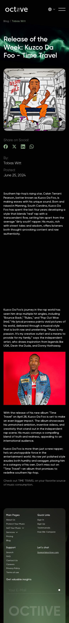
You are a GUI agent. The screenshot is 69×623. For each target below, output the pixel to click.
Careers (10, 564)
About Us (10, 520)
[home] (16, 9)
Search (9, 552)
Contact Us (12, 560)
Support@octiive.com (48, 552)
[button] (52, 9)
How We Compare (46, 532)
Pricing (9, 536)
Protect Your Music (15, 524)
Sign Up (41, 524)
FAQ (8, 556)
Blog (6, 21)
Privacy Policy (13, 568)
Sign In (40, 520)
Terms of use (12, 572)
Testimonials (43, 528)
